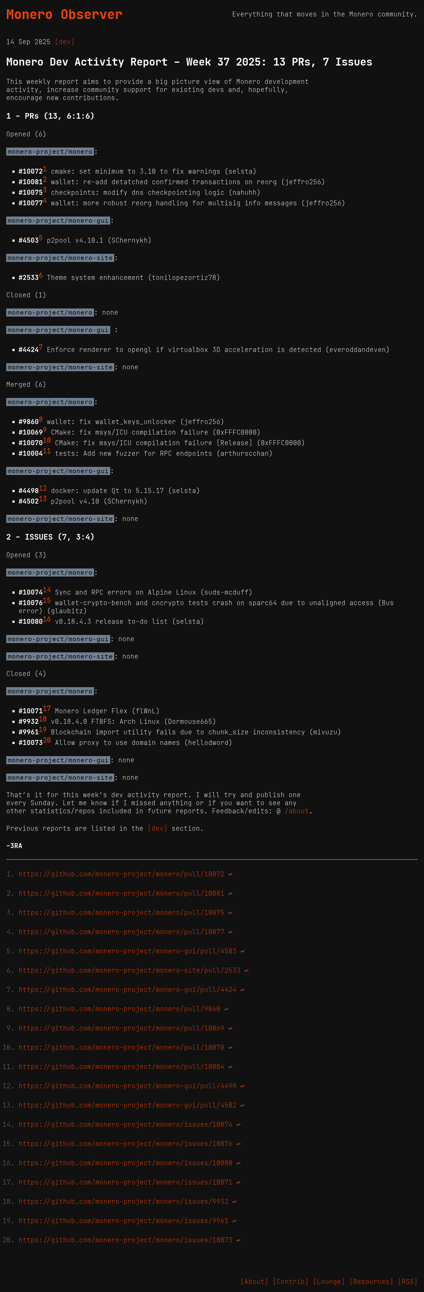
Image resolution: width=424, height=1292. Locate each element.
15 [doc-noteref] (47, 600)
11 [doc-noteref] (47, 451)
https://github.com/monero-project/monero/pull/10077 (121, 932)
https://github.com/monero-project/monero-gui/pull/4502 (128, 1105)
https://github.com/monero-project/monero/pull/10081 (121, 893)
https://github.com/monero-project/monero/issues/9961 (123, 1221)
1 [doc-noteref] (45, 169)
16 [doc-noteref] (47, 619)
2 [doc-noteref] (45, 180)
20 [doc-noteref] (47, 740)
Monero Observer (64, 14)
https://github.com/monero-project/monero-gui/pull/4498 (128, 1086)
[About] (254, 1282)
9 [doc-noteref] (45, 430)
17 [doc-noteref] (47, 709)
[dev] (65, 42)
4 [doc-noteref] (45, 201)
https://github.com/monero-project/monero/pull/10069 (121, 1028)
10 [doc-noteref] (47, 440)
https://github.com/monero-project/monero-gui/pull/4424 (128, 990)
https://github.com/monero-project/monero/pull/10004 (121, 1067)
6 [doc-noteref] (41, 275)
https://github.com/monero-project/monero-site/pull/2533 (130, 970)
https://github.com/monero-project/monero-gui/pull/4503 (128, 951)
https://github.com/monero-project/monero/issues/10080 (125, 1163)
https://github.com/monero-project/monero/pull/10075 (121, 913)
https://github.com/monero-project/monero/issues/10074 (125, 1125)
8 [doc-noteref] (41, 419)
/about (297, 811)
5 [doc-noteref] (41, 238)
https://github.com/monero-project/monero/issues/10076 (125, 1144)
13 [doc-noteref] (43, 499)
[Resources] (371, 1282)
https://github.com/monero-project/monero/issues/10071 (125, 1182)
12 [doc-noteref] (43, 488)
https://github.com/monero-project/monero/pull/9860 (119, 1009)
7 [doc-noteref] (41, 347)
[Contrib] (291, 1282)
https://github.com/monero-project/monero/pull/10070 (121, 1047)
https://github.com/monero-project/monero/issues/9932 (123, 1202)
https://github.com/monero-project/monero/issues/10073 (125, 1240)
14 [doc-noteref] (47, 590)
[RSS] (408, 1282)
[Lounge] (329, 1282)
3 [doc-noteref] (45, 190)
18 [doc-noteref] (43, 719)
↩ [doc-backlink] (230, 874)
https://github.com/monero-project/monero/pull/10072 (121, 874)
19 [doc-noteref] (43, 730)
